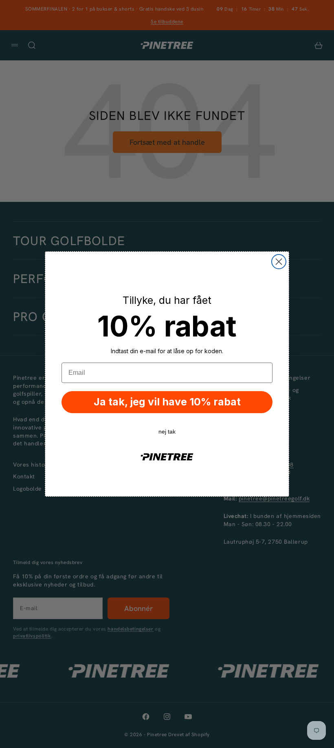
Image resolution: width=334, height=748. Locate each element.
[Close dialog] (279, 261)
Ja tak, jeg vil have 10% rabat (167, 402)
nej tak (167, 431)
